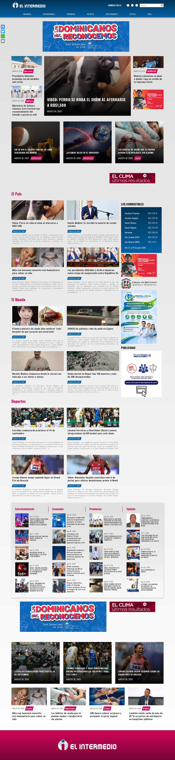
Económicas (71, 14)
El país (29, 708)
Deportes (90, 14)
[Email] (2, 41)
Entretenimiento (112, 14)
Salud (150, 14)
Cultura (29, 101)
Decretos (28, 71)
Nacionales (27, 14)
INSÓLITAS (152, 71)
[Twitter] (2, 31)
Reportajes (36, 158)
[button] (128, 86)
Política (133, 14)
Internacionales (49, 14)
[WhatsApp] (2, 36)
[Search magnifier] (162, 5)
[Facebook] (2, 26)
